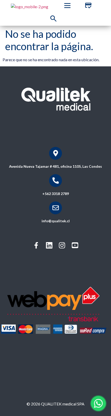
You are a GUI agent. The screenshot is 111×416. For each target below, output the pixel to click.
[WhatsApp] (98, 403)
